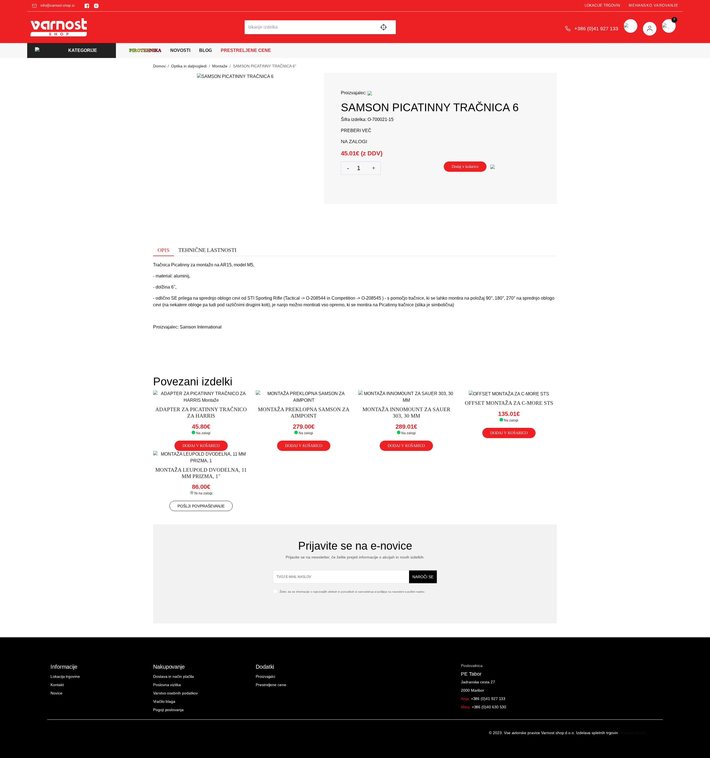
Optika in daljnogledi (189, 66)
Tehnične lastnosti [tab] (207, 250)
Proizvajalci (265, 676)
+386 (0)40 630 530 (483, 707)
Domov (159, 66)
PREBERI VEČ (356, 130)
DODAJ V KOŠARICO (201, 446)
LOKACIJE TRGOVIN (602, 5)
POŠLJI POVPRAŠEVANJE (201, 506)
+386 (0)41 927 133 (483, 698)
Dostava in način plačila (173, 676)
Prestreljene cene (271, 685)
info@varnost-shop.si (57, 5)
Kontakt (57, 685)
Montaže (219, 66)
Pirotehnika (145, 50)
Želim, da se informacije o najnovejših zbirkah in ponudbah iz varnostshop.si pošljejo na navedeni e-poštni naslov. (352, 591)
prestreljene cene (246, 50)
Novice (56, 693)
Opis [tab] (163, 250)
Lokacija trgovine (65, 676)
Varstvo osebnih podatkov (175, 693)
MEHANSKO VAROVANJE (653, 5)
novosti (180, 50)
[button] (71, 50)
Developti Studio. (632, 733)
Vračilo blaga (164, 701)
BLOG (205, 50)
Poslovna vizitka (167, 685)
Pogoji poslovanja (168, 710)
